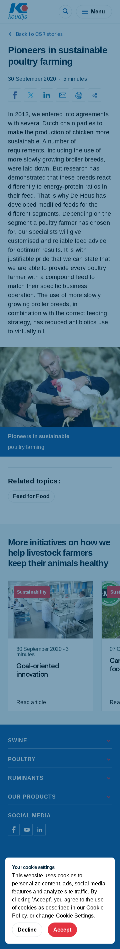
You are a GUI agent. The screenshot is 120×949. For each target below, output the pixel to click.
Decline (27, 930)
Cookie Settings (75, 916)
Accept (62, 930)
